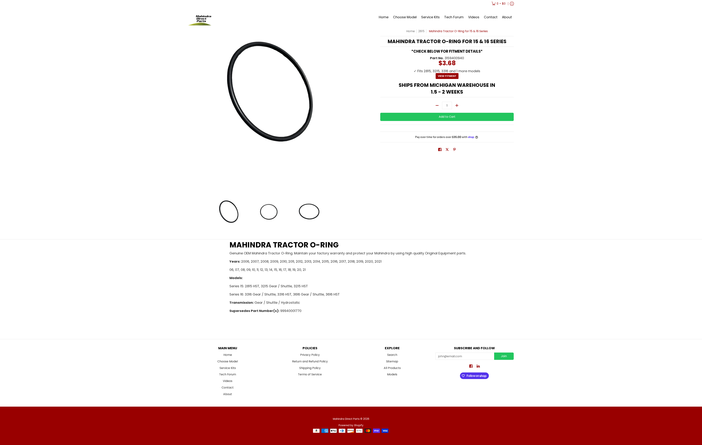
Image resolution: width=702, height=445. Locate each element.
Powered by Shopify (351, 425)
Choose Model (227, 361)
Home (410, 31)
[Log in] (512, 3)
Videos (227, 381)
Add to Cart (447, 117)
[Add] (457, 105)
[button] (439, 149)
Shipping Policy (310, 368)
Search (392, 355)
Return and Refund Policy (310, 361)
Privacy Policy (310, 355)
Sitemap (392, 361)
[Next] (347, 109)
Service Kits (228, 368)
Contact (228, 387)
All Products (392, 368)
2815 (421, 31)
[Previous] (191, 109)
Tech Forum (227, 374)
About (227, 394)
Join (504, 356)
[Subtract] (437, 105)
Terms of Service (310, 374)
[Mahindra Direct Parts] (202, 17)
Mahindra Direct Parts (346, 419)
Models (392, 374)
